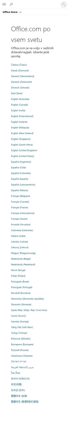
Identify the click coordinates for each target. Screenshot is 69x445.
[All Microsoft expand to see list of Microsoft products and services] (4, 5)
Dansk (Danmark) (20, 70)
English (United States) (22, 156)
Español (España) (19, 178)
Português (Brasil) (20, 281)
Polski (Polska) (18, 275)
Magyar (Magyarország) (23, 253)
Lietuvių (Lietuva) (19, 247)
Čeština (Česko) (19, 64)
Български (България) (22, 344)
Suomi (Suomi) (18, 315)
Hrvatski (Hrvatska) (20, 224)
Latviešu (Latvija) (19, 241)
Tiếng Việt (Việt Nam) (22, 327)
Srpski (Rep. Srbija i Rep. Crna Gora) (29, 310)
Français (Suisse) (19, 218)
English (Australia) (20, 99)
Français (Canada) (20, 201)
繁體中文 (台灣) (19, 396)
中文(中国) (16, 384)
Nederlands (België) (21, 258)
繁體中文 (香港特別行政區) (25, 401)
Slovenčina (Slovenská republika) (27, 298)
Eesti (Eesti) (16, 93)
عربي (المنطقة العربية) (22, 367)
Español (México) (19, 190)
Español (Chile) (18, 167)
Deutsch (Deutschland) (22, 76)
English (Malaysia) (20, 127)
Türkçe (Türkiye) (19, 332)
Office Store (10, 12)
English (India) (18, 110)
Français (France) (19, 207)
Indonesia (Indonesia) (22, 230)
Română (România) (20, 292)
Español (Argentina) (21, 161)
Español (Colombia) (21, 173)
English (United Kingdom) (24, 150)
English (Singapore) (20, 138)
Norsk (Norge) (18, 270)
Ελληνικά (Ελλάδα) (20, 338)
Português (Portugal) (21, 287)
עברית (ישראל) (18, 361)
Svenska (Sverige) (20, 321)
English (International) (22, 116)
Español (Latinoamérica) (23, 184)
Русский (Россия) (20, 350)
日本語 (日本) (18, 390)
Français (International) (22, 213)
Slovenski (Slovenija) (21, 304)
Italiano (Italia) (18, 235)
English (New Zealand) (22, 133)
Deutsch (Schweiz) (20, 87)
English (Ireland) (19, 121)
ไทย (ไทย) (15, 372)
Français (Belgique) (20, 195)
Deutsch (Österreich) (21, 81)
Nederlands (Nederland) (23, 264)
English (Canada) (19, 104)
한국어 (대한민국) (20, 378)
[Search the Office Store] (12, 4)
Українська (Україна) (21, 355)
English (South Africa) (22, 144)
